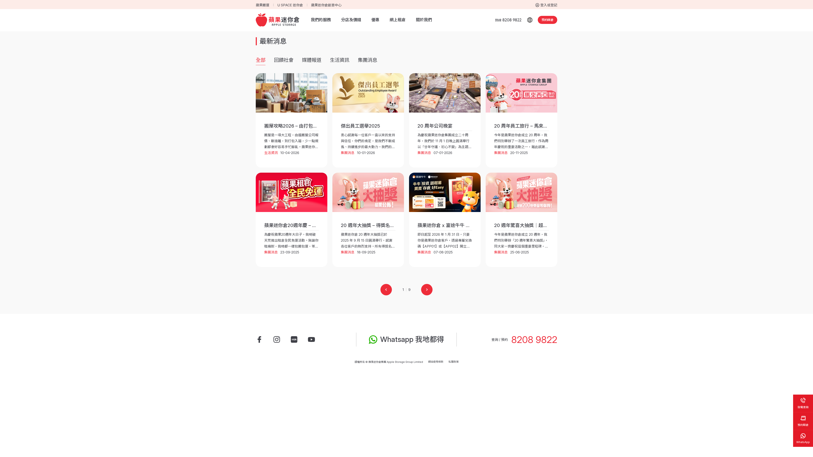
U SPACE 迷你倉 (290, 5)
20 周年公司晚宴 (435, 126)
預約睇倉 (547, 20)
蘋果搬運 (262, 5)
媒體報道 (311, 60)
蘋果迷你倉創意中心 (326, 5)
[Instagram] (276, 339)
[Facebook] (259, 339)
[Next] (427, 289)
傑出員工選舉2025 (360, 126)
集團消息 (367, 60)
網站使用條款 (435, 361)
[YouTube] (311, 339)
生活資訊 (339, 60)
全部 (260, 60)
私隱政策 (453, 361)
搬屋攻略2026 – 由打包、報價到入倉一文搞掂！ (314, 126)
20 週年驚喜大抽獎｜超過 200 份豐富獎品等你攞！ (547, 225)
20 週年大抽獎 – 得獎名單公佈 (372, 225)
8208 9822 (534, 339)
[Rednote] (294, 339)
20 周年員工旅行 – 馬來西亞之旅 (528, 126)
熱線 (508, 20)
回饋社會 (283, 60)
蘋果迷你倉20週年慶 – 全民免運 (297, 225)
